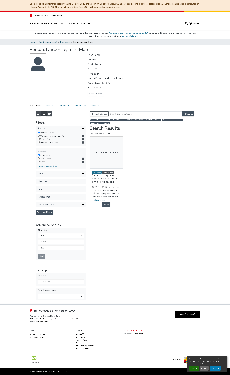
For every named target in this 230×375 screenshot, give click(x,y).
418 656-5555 (137, 333)
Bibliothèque (56, 15)
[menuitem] (69, 23)
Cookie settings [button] (82, 348)
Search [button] (189, 113)
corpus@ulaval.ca (131, 36)
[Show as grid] (44, 113)
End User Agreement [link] (85, 345)
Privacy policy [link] (82, 343)
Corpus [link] (80, 334)
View (106, 204)
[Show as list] (38, 113)
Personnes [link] (65, 42)
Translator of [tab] (64, 105)
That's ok (194, 368)
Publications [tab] (36, 105)
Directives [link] (80, 337)
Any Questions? (187, 314)
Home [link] (32, 42)
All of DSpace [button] (68, 23)
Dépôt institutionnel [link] (48, 42)
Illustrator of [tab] (80, 105)
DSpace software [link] (36, 372)
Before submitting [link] (37, 334)
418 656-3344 (42, 321)
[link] (54, 319)
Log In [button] (196, 23)
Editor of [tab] (50, 105)
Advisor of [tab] (95, 105)
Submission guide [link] (37, 337)
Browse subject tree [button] (47, 166)
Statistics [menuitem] (85, 23)
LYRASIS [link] (64, 372)
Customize (215, 368)
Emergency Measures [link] (134, 331)
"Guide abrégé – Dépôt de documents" (128, 33)
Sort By (42, 275)
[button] (186, 23)
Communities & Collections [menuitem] (44, 23)
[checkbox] (39, 132)
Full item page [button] (95, 93)
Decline (204, 368)
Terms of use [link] (81, 340)
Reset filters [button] (45, 212)
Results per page (47, 290)
